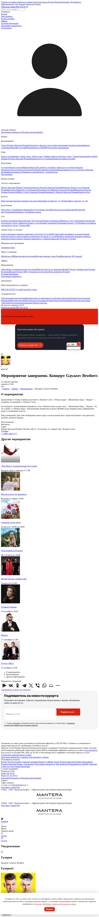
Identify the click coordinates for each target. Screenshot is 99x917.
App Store (5, 787)
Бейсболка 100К (8, 256)
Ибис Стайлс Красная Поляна (31, 192)
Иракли (12, 272)
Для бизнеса (6, 28)
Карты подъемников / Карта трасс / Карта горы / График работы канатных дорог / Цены (39, 156)
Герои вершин (24, 210)
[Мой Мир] (51, 685)
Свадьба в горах (45, 167)
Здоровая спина (8, 247)
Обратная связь (7, 7)
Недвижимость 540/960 (36, 148)
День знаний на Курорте (59, 272)
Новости (19, 172)
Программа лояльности (11, 26)
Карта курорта (16, 167)
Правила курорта (30, 172)
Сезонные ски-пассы (29, 201)
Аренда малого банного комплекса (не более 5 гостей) (33, 236)
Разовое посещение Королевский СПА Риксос (21, 221)
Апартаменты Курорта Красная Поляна (44, 187)
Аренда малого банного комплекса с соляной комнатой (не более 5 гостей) (43, 239)
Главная (5, 389)
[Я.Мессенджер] (4, 685)
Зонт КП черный (74, 256)
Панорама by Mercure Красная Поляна (61, 192)
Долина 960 (13, 192)
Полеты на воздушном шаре (63, 210)
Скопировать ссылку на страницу (16, 690)
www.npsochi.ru (90, 750)
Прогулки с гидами (9, 210)
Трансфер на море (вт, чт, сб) (50, 201)
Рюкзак (64, 256)
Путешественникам (9, 23)
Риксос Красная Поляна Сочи (14, 187)
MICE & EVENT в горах (12, 289)
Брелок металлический (25, 256)
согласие (15, 723)
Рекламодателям (18, 300)
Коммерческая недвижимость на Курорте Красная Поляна (50, 298)
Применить (6, 915)
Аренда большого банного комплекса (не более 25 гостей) (26, 234)
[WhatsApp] (44, 685)
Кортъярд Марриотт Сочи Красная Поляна (26, 190)
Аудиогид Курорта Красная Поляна (23, 170)
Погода (90, 156)
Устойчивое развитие (48, 170)
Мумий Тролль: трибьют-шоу (75, 269)
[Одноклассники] (17, 685)
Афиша (4, 21)
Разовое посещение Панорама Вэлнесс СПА (59, 223)
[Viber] (38, 685)
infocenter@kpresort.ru (10, 778)
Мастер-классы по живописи (49, 269)
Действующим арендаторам (13, 298)
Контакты (53, 172)
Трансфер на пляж (18, 148)
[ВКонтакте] (11, 685)
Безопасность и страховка (41, 159)
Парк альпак (35, 212)
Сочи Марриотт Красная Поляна (59, 190)
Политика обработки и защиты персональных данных (25, 757)
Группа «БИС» (22, 272)
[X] (31, 685)
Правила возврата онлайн (64, 159)
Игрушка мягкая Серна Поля (48, 256)
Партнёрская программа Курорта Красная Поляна (47, 300)
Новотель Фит (84, 192)
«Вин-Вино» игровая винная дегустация (19, 269)
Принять (49, 909)
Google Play (15, 787)
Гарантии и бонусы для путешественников (48, 145)
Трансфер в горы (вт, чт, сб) (75, 201)
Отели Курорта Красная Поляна (15, 145)
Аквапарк (9, 212)
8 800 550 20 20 (21, 7)
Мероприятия (26, 389)
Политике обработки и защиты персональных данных (55, 904)
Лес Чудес (35, 210)
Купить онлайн (7, 19)
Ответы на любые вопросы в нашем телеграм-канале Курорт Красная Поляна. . (41, 2)
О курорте (5, 167)
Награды (11, 172)
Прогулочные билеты (10, 201)
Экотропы (82, 156)
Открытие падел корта (39, 272)
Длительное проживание (58, 148)
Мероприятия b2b (30, 167)
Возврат (37, 778)
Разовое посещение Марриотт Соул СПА (60, 221)
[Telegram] (24, 685)
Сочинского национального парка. (16, 755)
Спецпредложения (75, 145)
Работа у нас (43, 172)
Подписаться (67, 712)
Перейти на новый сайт (28, 345)
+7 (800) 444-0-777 (9, 434)
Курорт (4, 14)
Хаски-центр (45, 210)
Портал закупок (40, 303)
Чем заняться (6, 16)
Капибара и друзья (22, 212)
